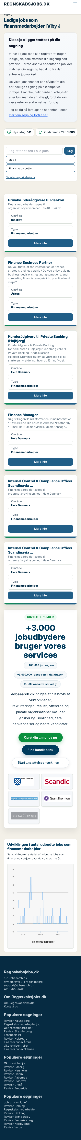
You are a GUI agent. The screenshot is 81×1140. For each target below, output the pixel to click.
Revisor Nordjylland (17, 1123)
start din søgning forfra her (28, 115)
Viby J (8, 14)
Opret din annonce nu (40, 737)
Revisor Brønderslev (17, 1116)
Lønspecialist (12, 1034)
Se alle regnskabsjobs (20, 177)
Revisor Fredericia (16, 1088)
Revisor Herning (14, 1105)
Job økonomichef (15, 1102)
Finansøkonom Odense (19, 1049)
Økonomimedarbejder (18, 1027)
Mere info (40, 243)
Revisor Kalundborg (17, 1020)
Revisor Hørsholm (15, 1070)
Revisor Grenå (13, 1084)
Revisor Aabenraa (15, 1077)
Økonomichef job (15, 1063)
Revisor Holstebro (15, 1038)
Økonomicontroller (16, 1045)
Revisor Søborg (14, 1067)
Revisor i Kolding (15, 1113)
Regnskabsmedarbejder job (22, 1024)
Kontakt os (11, 1006)
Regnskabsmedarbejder (20, 1109)
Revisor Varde (13, 1127)
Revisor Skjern (13, 1074)
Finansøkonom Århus (17, 1042)
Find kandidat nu (40, 750)
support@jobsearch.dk (19, 985)
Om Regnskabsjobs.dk (19, 1003)
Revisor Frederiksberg (18, 1120)
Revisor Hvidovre (15, 1081)
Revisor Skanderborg (18, 1031)
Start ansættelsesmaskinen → (40, 762)
